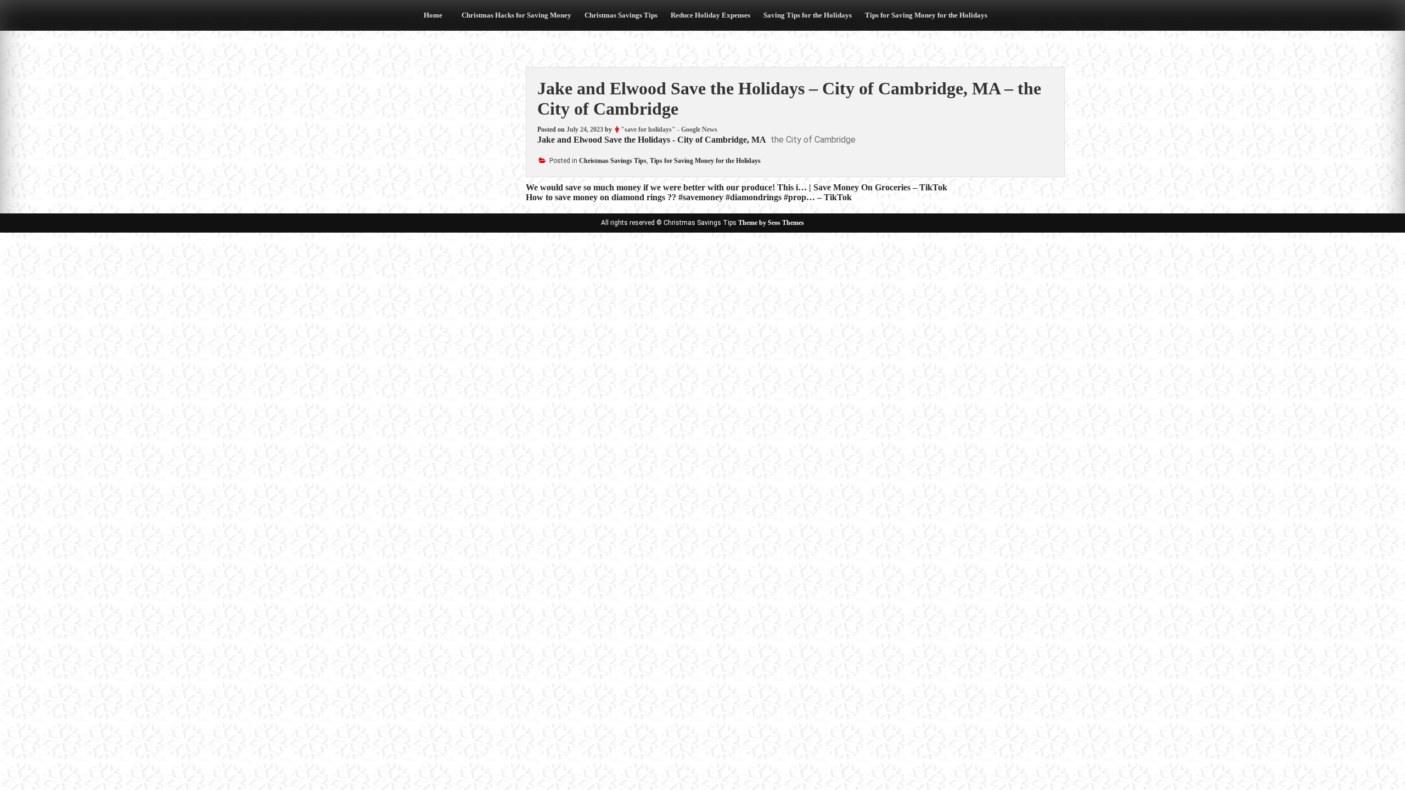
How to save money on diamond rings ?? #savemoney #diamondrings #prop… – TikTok (689, 197)
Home (433, 15)
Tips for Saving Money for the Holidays (926, 15)
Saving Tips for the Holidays (807, 15)
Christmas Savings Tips (621, 15)
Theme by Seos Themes (771, 223)
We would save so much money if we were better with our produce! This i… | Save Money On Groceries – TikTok (736, 187)
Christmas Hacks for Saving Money (516, 15)
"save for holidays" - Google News (669, 129)
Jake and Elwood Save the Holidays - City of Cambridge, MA (651, 139)
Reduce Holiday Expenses (710, 15)
